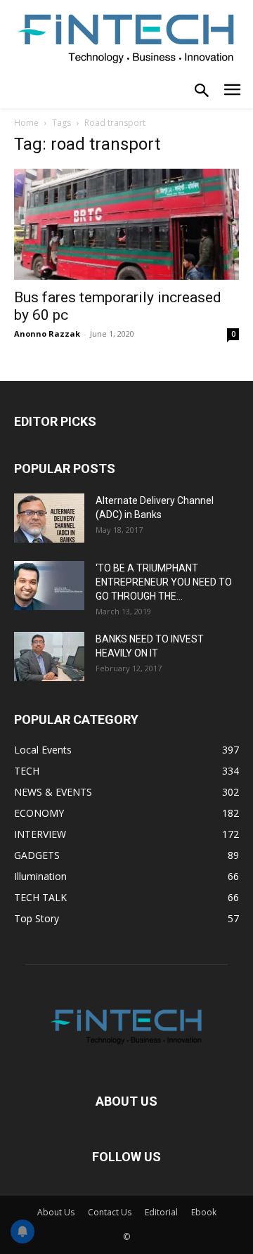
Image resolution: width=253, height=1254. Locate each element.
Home (26, 123)
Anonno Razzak (47, 333)
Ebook (203, 1212)
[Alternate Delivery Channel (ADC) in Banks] (49, 518)
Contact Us (109, 1212)
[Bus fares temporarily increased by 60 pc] (126, 224)
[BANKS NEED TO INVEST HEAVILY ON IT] (49, 656)
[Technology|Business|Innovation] (126, 37)
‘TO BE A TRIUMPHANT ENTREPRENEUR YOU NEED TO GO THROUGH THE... (164, 582)
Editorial (161, 1212)
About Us (55, 1212)
